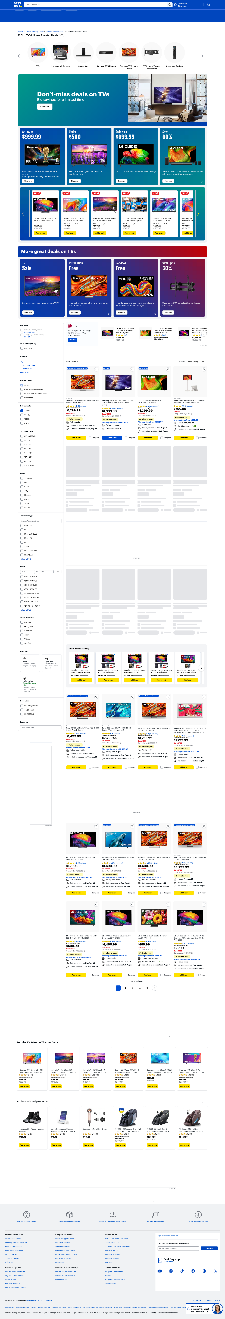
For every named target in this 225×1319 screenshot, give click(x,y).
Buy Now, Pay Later (12, 1283)
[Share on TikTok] (182, 1271)
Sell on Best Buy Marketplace (116, 1239)
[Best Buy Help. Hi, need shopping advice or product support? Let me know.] (217, 1308)
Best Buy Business (112, 1258)
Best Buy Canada (213, 1300)
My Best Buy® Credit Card (15, 1272)
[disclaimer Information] (202, 182)
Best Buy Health (111, 1250)
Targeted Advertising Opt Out (158, 1308)
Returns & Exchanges (13, 1246)
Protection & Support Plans (66, 1254)
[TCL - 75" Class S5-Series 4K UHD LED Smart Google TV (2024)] (134, 206)
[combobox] (196, 361)
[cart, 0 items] (208, 4)
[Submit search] (170, 4)
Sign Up (209, 1248)
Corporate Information (114, 1272)
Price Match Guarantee (14, 1250)
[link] (26, 1075)
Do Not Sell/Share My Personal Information (97, 1308)
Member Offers (61, 1279)
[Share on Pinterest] (204, 1271)
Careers (108, 1276)
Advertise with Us (112, 1242)
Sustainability (110, 1283)
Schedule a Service (62, 1246)
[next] (206, 1069)
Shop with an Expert (63, 1242)
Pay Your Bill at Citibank (14, 1276)
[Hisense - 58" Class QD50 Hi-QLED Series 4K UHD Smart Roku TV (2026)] (75, 206)
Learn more (169, 1262)
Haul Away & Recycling (64, 1258)
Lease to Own (10, 1279)
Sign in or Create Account (168, 1236)
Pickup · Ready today (33, 330)
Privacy (33, 1308)
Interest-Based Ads (44, 1308)
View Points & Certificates (65, 1276)
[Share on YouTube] (160, 1271)
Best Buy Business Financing (16, 1287)
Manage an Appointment (65, 1250)
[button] (181, 4)
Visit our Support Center (64, 1239)
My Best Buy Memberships (65, 1272)
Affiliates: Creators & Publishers (117, 1246)
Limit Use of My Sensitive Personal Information (130, 1308)
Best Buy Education (112, 1254)
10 (147, 988)
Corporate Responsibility (115, 1279)
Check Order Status (13, 1239)
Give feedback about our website (39, 1300)
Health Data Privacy (74, 1308)
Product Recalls (11, 1254)
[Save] (96, 369)
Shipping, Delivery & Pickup (16, 1242)
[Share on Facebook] (193, 1271)
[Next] (201, 668)
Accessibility (9, 1308)
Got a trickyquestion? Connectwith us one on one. (200, 1308)
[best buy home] (18, 4)
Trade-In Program (12, 1258)
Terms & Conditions (22, 1308)
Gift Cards (9, 1262)
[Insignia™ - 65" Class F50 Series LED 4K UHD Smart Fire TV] (104, 206)
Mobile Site (196, 1300)
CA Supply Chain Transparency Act (181, 1308)
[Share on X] (216, 1271)
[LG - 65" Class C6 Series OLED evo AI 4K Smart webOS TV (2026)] (45, 206)
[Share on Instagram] (171, 1271)
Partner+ (108, 1262)
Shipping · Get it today (34, 334)
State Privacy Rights (59, 1308)
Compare (95, 438)
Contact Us (59, 1262)
